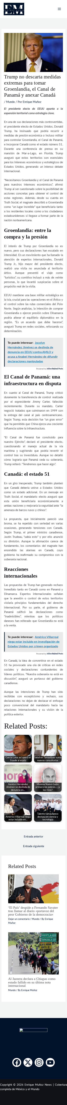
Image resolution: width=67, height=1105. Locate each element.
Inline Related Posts (55, 369)
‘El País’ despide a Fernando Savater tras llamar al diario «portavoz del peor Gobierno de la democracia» (33, 911)
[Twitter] (27, 1062)
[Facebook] (16, 1062)
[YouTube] (50, 1062)
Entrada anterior (33, 836)
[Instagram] (39, 1062)
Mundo (10, 102)
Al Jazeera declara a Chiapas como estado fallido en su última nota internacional (31, 982)
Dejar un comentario (19, 919)
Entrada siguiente (33, 846)
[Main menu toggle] (59, 9)
